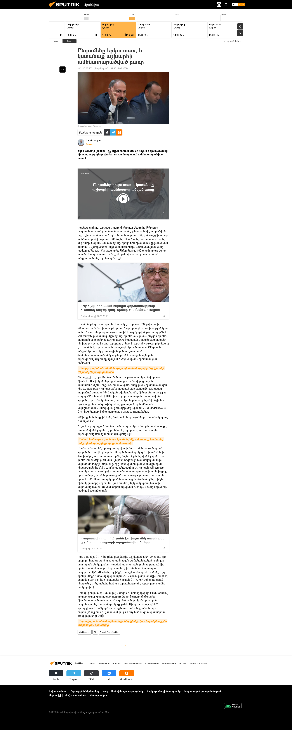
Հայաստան (104, 663)
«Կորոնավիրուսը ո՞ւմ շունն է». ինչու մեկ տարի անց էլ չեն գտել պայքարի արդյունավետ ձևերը (123, 540)
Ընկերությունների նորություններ (164, 691)
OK (95, 632)
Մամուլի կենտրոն (198, 663)
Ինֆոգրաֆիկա (152, 663)
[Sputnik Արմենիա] (65, 8)
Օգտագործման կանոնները (85, 691)
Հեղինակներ (84, 632)
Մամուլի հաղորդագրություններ (127, 691)
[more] (163, 213)
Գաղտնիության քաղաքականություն (202, 691)
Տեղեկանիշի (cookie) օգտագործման (67, 695)
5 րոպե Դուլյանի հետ (109, 632)
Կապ (105, 691)
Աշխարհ (117, 663)
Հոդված (89, 144)
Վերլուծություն (133, 663)
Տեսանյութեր (169, 663)
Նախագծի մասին (58, 691)
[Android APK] (232, 706)
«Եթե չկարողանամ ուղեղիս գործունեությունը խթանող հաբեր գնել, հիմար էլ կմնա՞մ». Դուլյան (120, 308)
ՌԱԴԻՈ (182, 663)
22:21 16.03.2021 (85, 68)
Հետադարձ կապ (98, 695)
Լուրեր (70, 27)
